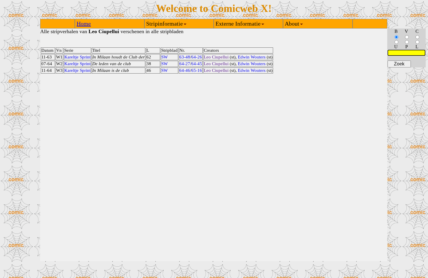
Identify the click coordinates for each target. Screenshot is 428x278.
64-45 (196, 63)
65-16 (196, 70)
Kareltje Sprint (77, 57)
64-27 (184, 63)
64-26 (196, 57)
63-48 (184, 57)
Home (84, 23)
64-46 (184, 70)
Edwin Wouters (252, 57)
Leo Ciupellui (216, 57)
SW (164, 57)
